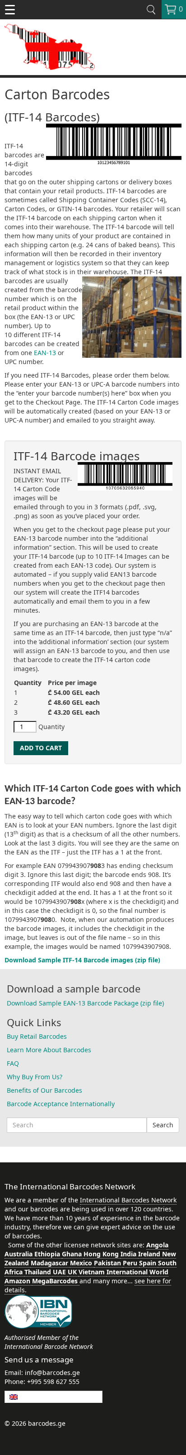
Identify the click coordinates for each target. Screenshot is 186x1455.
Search (163, 1125)
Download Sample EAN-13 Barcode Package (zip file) (85, 1003)
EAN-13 (46, 352)
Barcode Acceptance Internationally (61, 1103)
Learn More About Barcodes (49, 1050)
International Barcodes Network (128, 1200)
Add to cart (41, 747)
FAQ (13, 1063)
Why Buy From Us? (34, 1076)
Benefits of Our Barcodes (44, 1090)
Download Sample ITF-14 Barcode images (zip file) (82, 960)
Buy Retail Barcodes (37, 1036)
